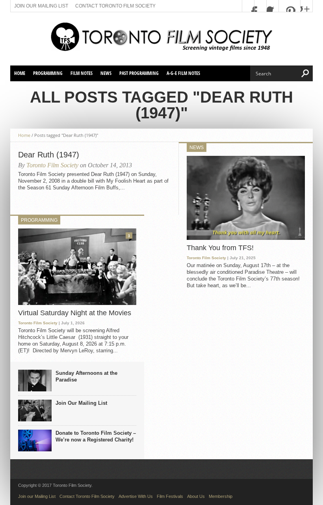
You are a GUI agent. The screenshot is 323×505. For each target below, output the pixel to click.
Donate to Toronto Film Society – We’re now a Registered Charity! (96, 436)
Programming (48, 73)
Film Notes (82, 73)
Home (19, 73)
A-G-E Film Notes (183, 73)
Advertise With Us (136, 496)
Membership (220, 496)
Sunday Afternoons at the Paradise (86, 376)
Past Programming (139, 73)
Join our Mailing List (41, 6)
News (105, 73)
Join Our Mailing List (81, 403)
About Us (196, 496)
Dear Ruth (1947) (48, 154)
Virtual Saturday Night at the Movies (74, 313)
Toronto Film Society (52, 165)
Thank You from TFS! (220, 248)
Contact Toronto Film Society (115, 6)
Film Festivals (170, 496)
